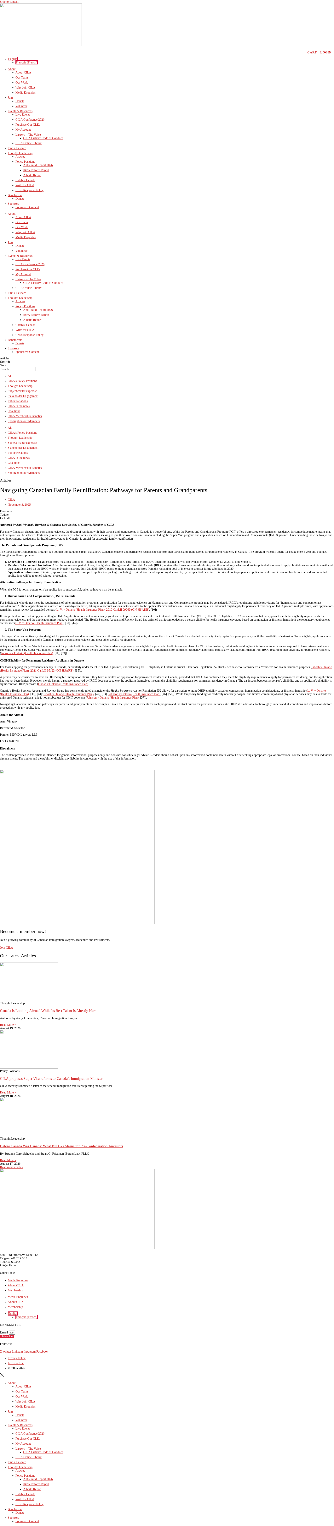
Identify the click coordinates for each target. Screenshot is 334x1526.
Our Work (21, 82)
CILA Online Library (28, 143)
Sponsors (13, 203)
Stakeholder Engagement (23, 396)
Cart (312, 52)
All (10, 376)
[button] (13, 59)
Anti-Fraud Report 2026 (38, 165)
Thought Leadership (20, 153)
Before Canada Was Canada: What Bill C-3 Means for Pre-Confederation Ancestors (61, 1146)
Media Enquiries (25, 92)
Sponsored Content (27, 207)
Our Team (21, 77)
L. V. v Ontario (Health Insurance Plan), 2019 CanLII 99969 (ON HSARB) (102, 609)
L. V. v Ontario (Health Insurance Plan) (39, 623)
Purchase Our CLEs (27, 124)
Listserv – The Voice (28, 134)
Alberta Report (32, 175)
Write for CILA (24, 185)
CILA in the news (19, 406)
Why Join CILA (25, 87)
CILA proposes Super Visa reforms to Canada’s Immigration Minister (51, 1078)
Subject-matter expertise (22, 391)
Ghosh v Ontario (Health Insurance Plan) (63, 684)
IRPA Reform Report (36, 170)
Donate (19, 101)
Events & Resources (20, 111)
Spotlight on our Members (24, 421)
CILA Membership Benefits (25, 416)
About (11, 69)
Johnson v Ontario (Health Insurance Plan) (27, 653)
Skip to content (9, 1)
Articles (20, 156)
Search (5, 361)
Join (10, 97)
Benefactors (15, 195)
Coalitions (14, 411)
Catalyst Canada (25, 180)
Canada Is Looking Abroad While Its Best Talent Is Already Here (48, 1011)
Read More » (8, 1024)
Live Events (22, 114)
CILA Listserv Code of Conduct (43, 138)
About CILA (23, 72)
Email (4, 1332)
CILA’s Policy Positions (22, 381)
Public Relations (18, 401)
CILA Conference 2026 (29, 119)
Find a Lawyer (17, 148)
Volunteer (21, 106)
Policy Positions (25, 161)
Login (325, 52)
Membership (15, 1290)
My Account (23, 129)
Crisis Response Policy (29, 190)
